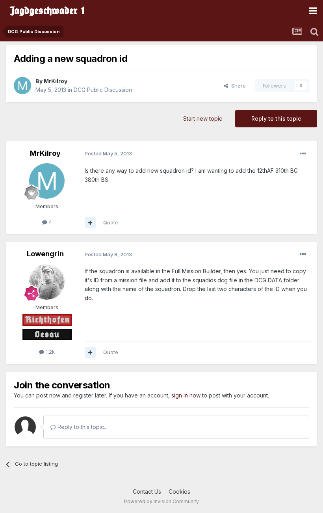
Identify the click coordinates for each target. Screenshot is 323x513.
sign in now (185, 395)
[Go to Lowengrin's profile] (47, 282)
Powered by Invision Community (161, 501)
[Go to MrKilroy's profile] (22, 85)
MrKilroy (55, 81)
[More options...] (303, 154)
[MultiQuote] (90, 222)
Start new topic (202, 118)
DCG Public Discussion (103, 89)
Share (237, 85)
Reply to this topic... (82, 426)
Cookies (179, 491)
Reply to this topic (276, 118)
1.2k (49, 352)
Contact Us (147, 491)
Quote (110, 222)
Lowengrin (45, 254)
